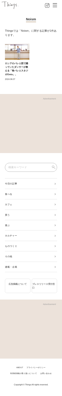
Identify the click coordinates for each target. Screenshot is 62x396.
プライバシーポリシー (36, 367)
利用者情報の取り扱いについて (23, 373)
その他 (8, 256)
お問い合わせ (46, 373)
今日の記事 (11, 183)
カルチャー (11, 235)
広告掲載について (18, 284)
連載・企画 (11, 267)
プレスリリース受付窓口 (43, 286)
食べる (8, 194)
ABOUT (19, 367)
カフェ (8, 204)
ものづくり (11, 246)
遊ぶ (7, 225)
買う (7, 215)
